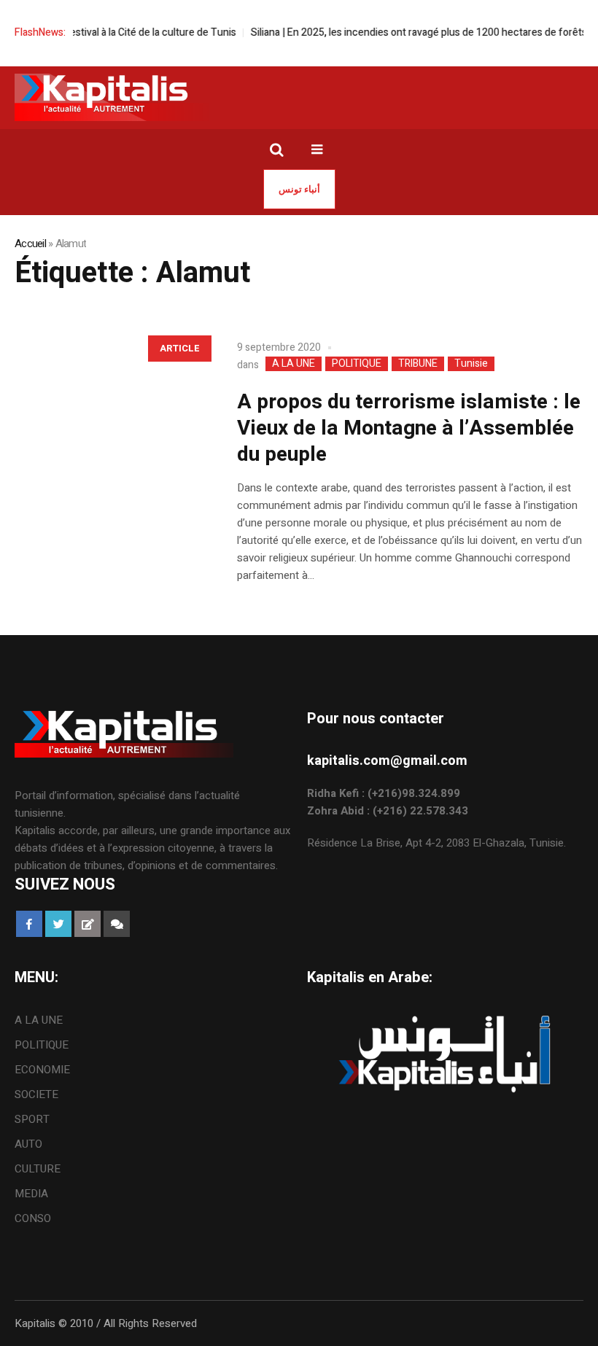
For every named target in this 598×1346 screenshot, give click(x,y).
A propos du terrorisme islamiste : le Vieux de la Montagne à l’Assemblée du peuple (408, 428)
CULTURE (38, 1169)
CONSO (33, 1218)
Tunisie (471, 364)
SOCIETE (36, 1094)
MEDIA (31, 1194)
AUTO (28, 1144)
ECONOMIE (42, 1070)
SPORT (32, 1119)
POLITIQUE (356, 364)
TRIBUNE (418, 364)
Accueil (30, 244)
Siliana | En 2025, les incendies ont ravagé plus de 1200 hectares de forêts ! (408, 32)
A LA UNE (293, 364)
